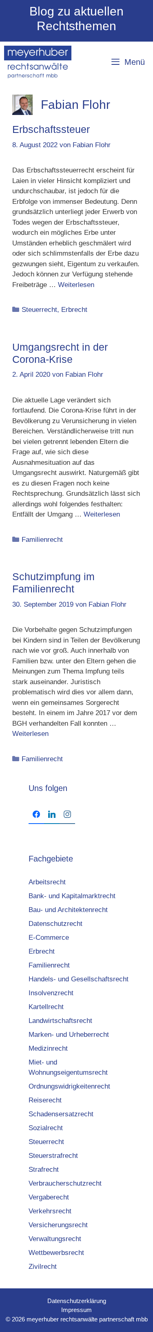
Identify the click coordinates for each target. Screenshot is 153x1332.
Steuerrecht (39, 310)
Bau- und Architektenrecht (68, 910)
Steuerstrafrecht (53, 1156)
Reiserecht (45, 1100)
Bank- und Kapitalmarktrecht (72, 896)
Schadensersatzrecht (61, 1114)
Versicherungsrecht (58, 1225)
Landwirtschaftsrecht (60, 1021)
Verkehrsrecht (50, 1211)
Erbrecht (74, 310)
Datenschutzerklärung (76, 1300)
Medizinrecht (48, 1048)
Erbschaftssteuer (51, 129)
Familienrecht (42, 539)
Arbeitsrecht (47, 882)
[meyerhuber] (37, 62)
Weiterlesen (76, 285)
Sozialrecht (46, 1128)
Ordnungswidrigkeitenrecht (69, 1086)
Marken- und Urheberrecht (69, 1034)
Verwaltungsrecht (55, 1239)
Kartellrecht (46, 1007)
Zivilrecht (43, 1266)
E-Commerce (49, 937)
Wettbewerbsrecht (56, 1253)
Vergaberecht (49, 1197)
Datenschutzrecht (55, 924)
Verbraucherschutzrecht (65, 1183)
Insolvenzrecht (51, 993)
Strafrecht (44, 1169)
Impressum (76, 1309)
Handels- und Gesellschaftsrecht (79, 979)
